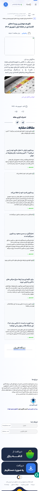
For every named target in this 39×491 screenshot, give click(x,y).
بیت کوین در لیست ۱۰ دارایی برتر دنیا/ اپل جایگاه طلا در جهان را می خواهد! (20, 324)
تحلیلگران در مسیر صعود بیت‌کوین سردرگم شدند (21, 235)
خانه (33, 15)
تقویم (22, 19)
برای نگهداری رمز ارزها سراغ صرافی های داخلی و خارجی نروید (20, 281)
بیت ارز (36, 384)
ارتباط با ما (6, 485)
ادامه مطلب (31, 167)
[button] (36, 475)
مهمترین (8, 19)
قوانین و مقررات (25, 485)
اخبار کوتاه (29, 15)
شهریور (12, 19)
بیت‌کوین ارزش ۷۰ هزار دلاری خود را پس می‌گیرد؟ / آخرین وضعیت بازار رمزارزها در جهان (20, 153)
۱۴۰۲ (31, 19)
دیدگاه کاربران (19, 348)
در (19, 19)
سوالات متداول (15, 485)
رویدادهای (16, 19)
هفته (4, 19)
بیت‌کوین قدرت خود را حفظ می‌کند (22, 192)
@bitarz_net (5, 432)
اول (25, 19)
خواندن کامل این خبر (28, 97)
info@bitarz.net (6, 426)
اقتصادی (28, 19)
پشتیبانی (24, 33)
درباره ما (33, 485)
